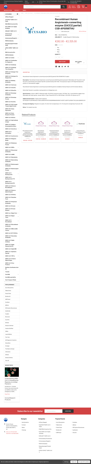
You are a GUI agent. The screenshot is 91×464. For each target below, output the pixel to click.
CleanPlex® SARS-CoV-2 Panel (11, 20)
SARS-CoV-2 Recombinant (8, 220)
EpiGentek (7, 311)
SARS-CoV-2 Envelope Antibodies (10, 93)
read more (7, 394)
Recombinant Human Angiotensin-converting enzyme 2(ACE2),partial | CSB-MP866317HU (28, 133)
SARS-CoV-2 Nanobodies (11, 157)
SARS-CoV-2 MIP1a (9, 147)
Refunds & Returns (55, 459)
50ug (58, 49)
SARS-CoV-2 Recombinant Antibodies (11, 225)
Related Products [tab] (28, 114)
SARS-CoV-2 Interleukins (8, 132)
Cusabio (7, 313)
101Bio (6, 331)
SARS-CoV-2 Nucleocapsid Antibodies (11, 165)
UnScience (7, 351)
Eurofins (7, 319)
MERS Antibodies (9, 40)
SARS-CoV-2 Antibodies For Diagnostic (11, 61)
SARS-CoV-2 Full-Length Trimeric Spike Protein (11, 105)
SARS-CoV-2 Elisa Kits (10, 90)
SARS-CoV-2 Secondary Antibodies (11, 236)
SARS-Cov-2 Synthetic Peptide (10, 252)
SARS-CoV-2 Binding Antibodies (10, 81)
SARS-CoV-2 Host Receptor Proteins (9, 113)
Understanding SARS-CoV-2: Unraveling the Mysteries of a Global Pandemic (11, 381)
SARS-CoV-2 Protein (10, 206)
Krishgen (7, 346)
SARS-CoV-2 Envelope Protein (10, 98)
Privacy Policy (76, 459)
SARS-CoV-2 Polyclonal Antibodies (11, 202)
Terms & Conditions (14, 459)
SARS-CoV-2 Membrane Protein (11, 143)
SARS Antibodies (9, 55)
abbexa (7, 305)
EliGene (7, 354)
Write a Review (82, 31)
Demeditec (7, 343)
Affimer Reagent (9, 16)
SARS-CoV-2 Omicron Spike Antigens (10, 191)
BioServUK (7, 296)
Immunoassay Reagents (11, 38)
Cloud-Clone (8, 293)
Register (74, 7)
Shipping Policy (35, 459)
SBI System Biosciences (11, 308)
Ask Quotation (8, 10)
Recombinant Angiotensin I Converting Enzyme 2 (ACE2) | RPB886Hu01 (41, 133)
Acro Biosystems (9, 287)
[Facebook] (56, 66)
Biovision (7, 316)
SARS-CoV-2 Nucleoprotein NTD (10, 182)
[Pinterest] (68, 66)
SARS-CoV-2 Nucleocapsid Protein (11, 169)
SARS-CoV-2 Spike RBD (10, 249)
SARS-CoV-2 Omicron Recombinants (10, 186)
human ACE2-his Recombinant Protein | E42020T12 (81, 132)
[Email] (59, 66)
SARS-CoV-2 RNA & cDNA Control (11, 229)
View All (7, 360)
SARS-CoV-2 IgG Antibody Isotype (11, 121)
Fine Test (7, 337)
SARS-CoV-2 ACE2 (9, 57)
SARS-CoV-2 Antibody (10, 64)
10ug (58, 51)
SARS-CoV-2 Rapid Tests (9, 216)
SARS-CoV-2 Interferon (11, 128)
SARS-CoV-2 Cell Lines (10, 84)
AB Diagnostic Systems (10, 340)
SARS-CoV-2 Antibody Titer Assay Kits (10, 68)
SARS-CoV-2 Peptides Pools (10, 198)
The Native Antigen (9, 348)
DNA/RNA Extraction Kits (11, 24)
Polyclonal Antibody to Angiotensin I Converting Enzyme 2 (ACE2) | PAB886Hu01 (54, 133)
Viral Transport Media (10, 280)
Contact (16, 10)
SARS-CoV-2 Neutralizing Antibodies (11, 160)
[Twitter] (65, 66)
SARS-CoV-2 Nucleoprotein (8, 173)
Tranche (7, 271)
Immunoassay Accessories (8, 34)
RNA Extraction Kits (10, 52)
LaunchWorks (8, 334)
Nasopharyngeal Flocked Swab (11, 44)
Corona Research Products (10, 398)
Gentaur (7, 322)
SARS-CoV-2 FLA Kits (10, 101)
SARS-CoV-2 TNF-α (10, 256)
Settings (66, 462)
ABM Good (7, 299)
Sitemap (24, 430)
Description (26, 72)
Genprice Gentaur (9, 325)
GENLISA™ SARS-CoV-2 (11, 31)
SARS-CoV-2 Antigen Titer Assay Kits (11, 72)
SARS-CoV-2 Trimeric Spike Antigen (10, 259)
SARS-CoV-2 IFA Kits (10, 117)
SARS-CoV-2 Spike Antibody (9, 241)
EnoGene (7, 302)
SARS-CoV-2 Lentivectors (11, 136)
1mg (58, 47)
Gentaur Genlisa (9, 357)
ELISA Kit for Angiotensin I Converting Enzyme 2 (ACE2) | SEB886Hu (67, 133)
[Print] (62, 66)
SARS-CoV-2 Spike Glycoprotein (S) (9, 245)
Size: (59, 45)
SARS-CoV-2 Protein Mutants (10, 209)
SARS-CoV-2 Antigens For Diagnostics (11, 77)
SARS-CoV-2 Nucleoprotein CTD (10, 178)
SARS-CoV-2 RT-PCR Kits (11, 233)
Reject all (74, 462)
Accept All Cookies (84, 462)
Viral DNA (7, 274)
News (24, 10)
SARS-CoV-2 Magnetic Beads (10, 139)
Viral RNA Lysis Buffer (10, 277)
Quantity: (58, 54)
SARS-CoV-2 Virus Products (9, 263)
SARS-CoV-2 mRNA (10, 154)
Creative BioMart (9, 328)
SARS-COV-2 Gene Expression (9, 109)
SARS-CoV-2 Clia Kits (10, 87)
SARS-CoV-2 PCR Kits (10, 194)
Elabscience (8, 290)
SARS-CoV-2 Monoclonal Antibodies (11, 150)
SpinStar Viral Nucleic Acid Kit (11, 268)
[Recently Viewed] (80, 7)
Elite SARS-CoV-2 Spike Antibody (11, 27)
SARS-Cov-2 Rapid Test (11, 213)
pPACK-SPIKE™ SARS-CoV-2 (11, 48)
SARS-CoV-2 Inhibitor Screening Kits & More (10, 125)
